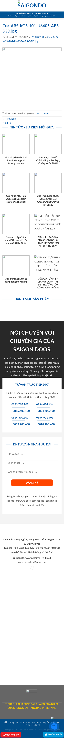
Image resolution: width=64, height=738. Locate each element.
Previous (9, 118)
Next (6, 123)
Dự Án (46, 723)
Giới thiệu (25, 723)
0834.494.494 (12, 735)
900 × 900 (38, 37)
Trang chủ (14, 723)
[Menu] (4, 6)
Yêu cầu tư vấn (54, 734)
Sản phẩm (36, 723)
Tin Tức (28, 725)
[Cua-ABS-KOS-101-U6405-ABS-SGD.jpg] (32, 77)
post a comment (42, 113)
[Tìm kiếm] (60, 6)
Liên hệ (36, 725)
